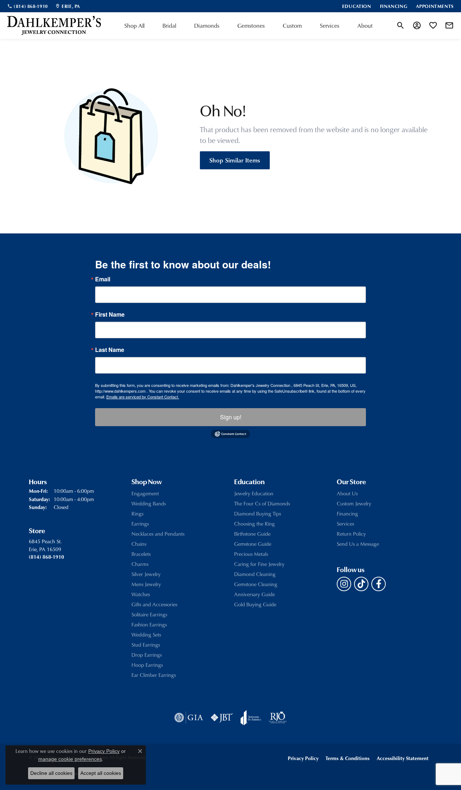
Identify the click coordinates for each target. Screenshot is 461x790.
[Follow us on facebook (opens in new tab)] (378, 584)
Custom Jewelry (354, 503)
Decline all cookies (51, 773)
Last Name (109, 350)
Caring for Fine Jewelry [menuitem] (259, 564)
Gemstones (251, 26)
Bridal (169, 26)
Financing (347, 513)
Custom (292, 26)
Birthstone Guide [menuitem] (252, 533)
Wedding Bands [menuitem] (148, 503)
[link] (27, 6)
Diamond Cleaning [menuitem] (255, 574)
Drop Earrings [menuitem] (146, 655)
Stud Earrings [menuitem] (145, 644)
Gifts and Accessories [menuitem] (154, 604)
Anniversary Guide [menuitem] (254, 594)
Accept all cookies (100, 773)
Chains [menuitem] (138, 544)
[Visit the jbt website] (221, 718)
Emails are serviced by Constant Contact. (142, 397)
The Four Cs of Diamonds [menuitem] (262, 503)
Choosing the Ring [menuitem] (254, 523)
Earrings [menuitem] (140, 523)
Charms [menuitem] (139, 564)
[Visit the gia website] (188, 718)
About (365, 26)
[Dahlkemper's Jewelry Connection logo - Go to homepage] (54, 25)
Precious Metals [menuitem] (251, 554)
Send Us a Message (358, 544)
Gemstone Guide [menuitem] (252, 544)
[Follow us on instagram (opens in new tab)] (344, 584)
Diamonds (206, 26)
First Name (110, 314)
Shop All (134, 26)
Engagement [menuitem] (145, 493)
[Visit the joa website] (251, 718)
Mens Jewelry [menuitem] (146, 584)
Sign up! (230, 417)
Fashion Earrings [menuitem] (149, 624)
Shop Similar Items (234, 160)
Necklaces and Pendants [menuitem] (157, 533)
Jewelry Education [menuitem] (253, 493)
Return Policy (351, 533)
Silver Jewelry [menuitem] (146, 574)
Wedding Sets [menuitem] (146, 634)
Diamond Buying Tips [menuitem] (257, 513)
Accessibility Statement (403, 758)
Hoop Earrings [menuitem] (147, 665)
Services (329, 26)
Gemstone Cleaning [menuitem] (255, 584)
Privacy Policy (303, 758)
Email (102, 279)
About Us (347, 493)
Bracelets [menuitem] (141, 554)
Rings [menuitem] (137, 513)
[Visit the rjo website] (278, 718)
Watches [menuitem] (140, 594)
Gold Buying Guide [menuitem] (255, 604)
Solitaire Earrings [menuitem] (149, 614)
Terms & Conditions (348, 758)
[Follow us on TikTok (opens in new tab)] (361, 584)
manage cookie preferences (70, 759)
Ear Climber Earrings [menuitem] (153, 675)
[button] (400, 25)
